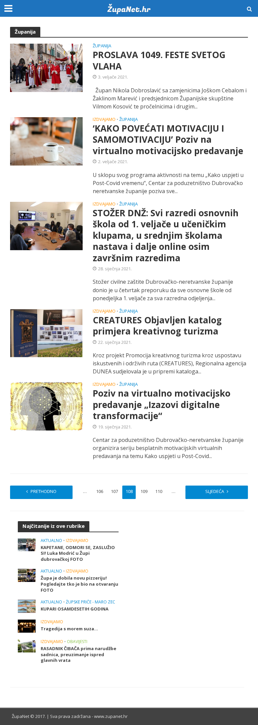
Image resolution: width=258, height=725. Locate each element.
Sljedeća (214, 491)
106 (99, 491)
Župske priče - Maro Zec (90, 602)
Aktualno (51, 540)
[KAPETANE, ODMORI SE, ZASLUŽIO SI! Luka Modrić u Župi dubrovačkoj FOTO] (27, 544)
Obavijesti (77, 641)
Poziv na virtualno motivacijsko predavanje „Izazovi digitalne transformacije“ (161, 404)
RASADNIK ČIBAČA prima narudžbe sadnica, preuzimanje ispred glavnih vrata (78, 654)
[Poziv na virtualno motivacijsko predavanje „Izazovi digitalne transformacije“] (46, 406)
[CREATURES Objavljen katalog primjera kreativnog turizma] (46, 332)
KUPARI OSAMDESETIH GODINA (75, 609)
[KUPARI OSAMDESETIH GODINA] (27, 605)
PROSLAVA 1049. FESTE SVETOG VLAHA (159, 60)
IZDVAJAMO (104, 119)
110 (158, 491)
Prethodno (43, 491)
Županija (102, 46)
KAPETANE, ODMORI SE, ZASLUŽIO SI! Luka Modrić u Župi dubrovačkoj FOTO (78, 553)
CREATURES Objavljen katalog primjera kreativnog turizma (157, 326)
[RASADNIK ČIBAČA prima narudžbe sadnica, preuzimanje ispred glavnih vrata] (27, 645)
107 (114, 491)
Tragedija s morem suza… (69, 629)
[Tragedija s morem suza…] (27, 625)
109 (143, 491)
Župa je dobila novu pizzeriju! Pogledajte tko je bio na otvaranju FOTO (79, 584)
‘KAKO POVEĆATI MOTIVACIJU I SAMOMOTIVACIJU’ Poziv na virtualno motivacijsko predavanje (168, 139)
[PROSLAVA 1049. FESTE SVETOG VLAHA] (46, 67)
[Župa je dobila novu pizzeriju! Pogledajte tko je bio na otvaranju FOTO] (27, 575)
